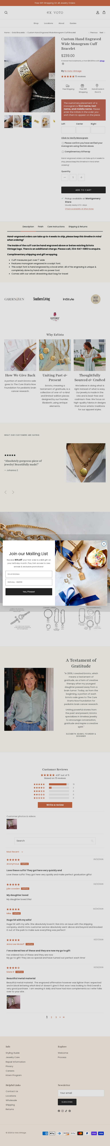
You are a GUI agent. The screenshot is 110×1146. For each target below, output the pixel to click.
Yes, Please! (29, 591)
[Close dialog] (104, 543)
